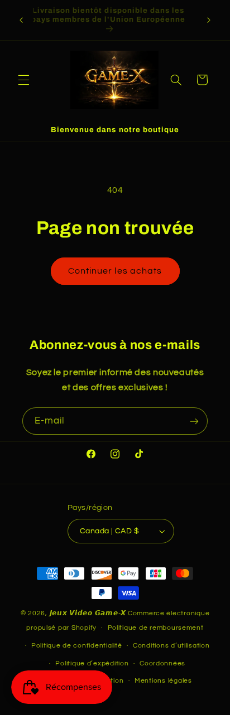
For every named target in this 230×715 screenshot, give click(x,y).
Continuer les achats (115, 270)
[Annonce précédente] (21, 20)
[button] (23, 80)
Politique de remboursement (156, 628)
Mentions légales (163, 681)
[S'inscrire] (194, 421)
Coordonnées (162, 663)
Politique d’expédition (91, 663)
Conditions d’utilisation (171, 646)
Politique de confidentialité (76, 646)
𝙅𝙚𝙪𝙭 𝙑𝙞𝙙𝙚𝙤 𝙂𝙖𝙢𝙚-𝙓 (88, 613)
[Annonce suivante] (209, 20)
